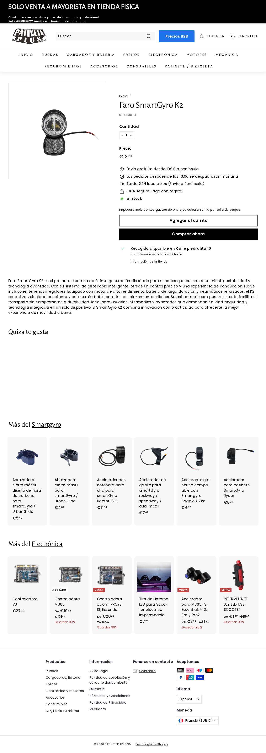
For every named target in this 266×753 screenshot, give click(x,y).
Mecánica (227, 54)
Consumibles (141, 66)
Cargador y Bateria (91, 54)
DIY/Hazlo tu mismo (62, 710)
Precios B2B (176, 36)
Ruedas (50, 54)
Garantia (97, 689)
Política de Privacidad (107, 702)
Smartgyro (46, 424)
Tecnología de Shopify (151, 744)
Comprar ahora (188, 234)
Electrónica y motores (65, 690)
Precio (125, 148)
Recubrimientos (63, 66)
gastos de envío (169, 210)
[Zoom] (57, 131)
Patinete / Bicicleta (189, 66)
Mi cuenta (97, 709)
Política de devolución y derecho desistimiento (109, 680)
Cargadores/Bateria (63, 677)
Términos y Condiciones (109, 695)
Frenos (131, 54)
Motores (196, 54)
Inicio (26, 54)
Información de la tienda (149, 262)
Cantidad (129, 126)
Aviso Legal (98, 671)
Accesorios (104, 66)
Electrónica (163, 54)
